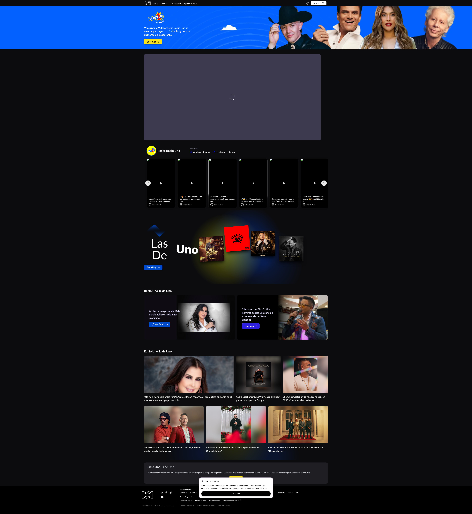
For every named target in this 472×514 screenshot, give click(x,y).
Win (297, 492)
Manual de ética (200, 500)
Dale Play (151, 267)
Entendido (236, 493)
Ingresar (316, 3)
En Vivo (165, 3)
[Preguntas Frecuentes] (307, 3)
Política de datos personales (206, 505)
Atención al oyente (186, 500)
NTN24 (290, 492)
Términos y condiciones (187, 505)
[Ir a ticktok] (162, 493)
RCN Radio (193, 492)
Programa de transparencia (232, 500)
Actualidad (176, 3)
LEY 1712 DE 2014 (215, 500)
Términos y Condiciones (238, 485)
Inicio (156, 3)
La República (281, 492)
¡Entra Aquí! (158, 324)
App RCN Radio (191, 3)
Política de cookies (224, 505)
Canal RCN (183, 492)
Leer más (151, 41)
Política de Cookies (258, 488)
